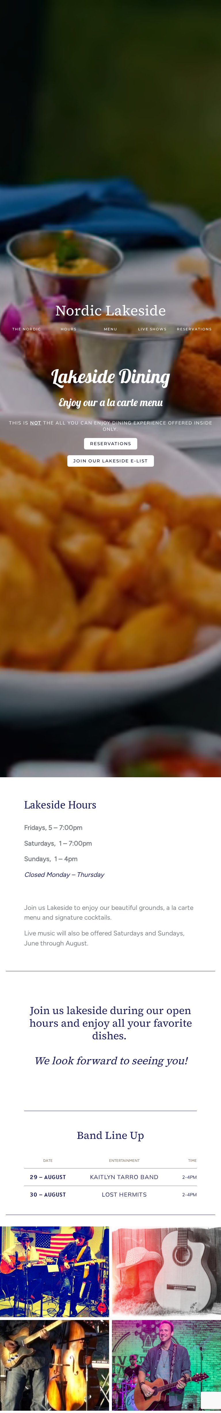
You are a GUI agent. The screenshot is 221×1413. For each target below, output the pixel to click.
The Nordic (26, 329)
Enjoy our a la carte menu (111, 402)
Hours (69, 329)
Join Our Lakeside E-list (110, 461)
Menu (110, 329)
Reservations (194, 329)
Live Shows (152, 329)
